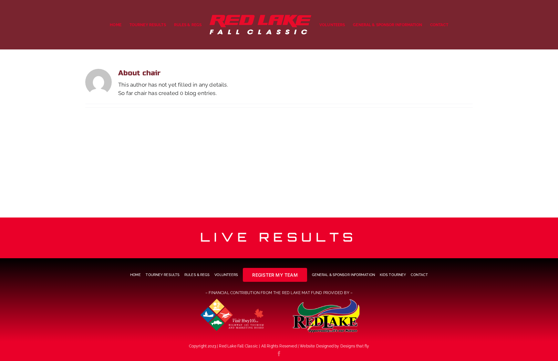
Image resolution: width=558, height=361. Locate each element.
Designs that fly (354, 346)
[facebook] (279, 353)
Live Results (279, 237)
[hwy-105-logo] (232, 300)
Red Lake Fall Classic (238, 346)
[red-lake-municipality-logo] (326, 300)
